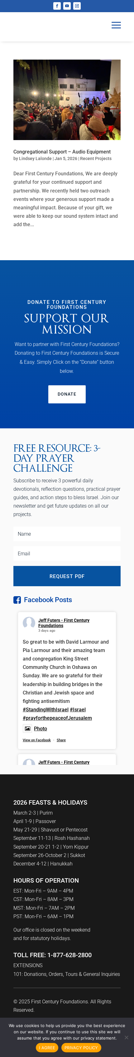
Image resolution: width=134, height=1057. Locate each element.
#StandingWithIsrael (46, 710)
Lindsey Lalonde (35, 158)
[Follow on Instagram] (77, 6)
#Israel (78, 710)
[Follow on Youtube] (67, 6)
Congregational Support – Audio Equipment (62, 152)
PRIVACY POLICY (81, 1047)
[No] (126, 1037)
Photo (40, 729)
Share (61, 740)
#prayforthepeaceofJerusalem (57, 718)
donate (67, 394)
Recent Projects (96, 158)
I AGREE (47, 1047)
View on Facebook (37, 740)
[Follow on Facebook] (57, 6)
